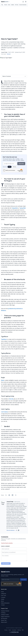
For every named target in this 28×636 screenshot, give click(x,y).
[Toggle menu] (25, 1)
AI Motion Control (5, 614)
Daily (9, 166)
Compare (3, 597)
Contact (3, 604)
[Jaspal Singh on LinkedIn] (18, 530)
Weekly (14, 166)
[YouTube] (15, 632)
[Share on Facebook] (9, 495)
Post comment (5, 563)
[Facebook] (12, 632)
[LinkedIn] (14, 632)
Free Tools (3, 595)
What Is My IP (4, 622)
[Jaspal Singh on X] (16, 530)
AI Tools (16, 4)
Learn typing (4, 411)
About (2, 601)
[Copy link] (16, 495)
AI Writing (3, 612)
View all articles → (11, 530)
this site (11, 399)
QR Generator (4, 618)
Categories (3, 593)
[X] (10, 632)
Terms (9, 630)
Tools (9, 4)
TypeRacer (4, 339)
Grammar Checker (5, 610)
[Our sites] (9, 1)
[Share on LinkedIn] (12, 495)
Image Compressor (5, 616)
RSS (23, 630)
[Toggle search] (2, 5)
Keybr (2, 380)
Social (5, 4)
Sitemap (19, 630)
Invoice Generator (22, 4)
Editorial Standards (5, 603)
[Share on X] (6, 495)
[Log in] (23, 2)
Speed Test (3, 620)
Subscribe (21, 163)
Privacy (5, 630)
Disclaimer (14, 630)
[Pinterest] (17, 632)
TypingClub (15, 208)
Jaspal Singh (4, 52)
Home (2, 591)
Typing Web (22, 208)
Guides (12, 4)
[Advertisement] (14, 22)
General (8, 54)
